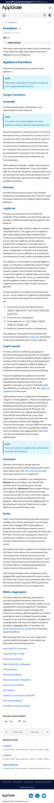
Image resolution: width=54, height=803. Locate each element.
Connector (9, 459)
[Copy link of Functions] (20, 28)
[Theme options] (50, 15)
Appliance (7, 54)
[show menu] (50, 8)
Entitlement (38, 501)
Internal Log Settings (12, 674)
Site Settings (8, 690)
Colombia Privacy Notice (43, 782)
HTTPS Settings (10, 669)
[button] (15, 732)
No (24, 721)
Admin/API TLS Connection (15, 648)
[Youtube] (44, 795)
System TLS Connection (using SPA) (19, 695)
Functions (7, 745)
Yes (11, 721)
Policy (23, 482)
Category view (12, 22)
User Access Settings (12, 700)
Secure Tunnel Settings (13, 684)
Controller (9, 101)
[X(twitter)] (37, 795)
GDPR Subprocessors (27, 787)
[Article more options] (49, 22)
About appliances (10, 764)
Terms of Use (6, 782)
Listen (8, 38)
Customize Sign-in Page (14, 653)
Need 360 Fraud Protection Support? (25, 2)
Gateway (8, 187)
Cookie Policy (28, 782)
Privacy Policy (17, 782)
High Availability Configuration (17, 664)
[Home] (12, 8)
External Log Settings (12, 658)
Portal (6, 513)
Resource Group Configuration (17, 679)
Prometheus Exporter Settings (16, 705)
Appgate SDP (9, 228)
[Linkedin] (31, 795)
